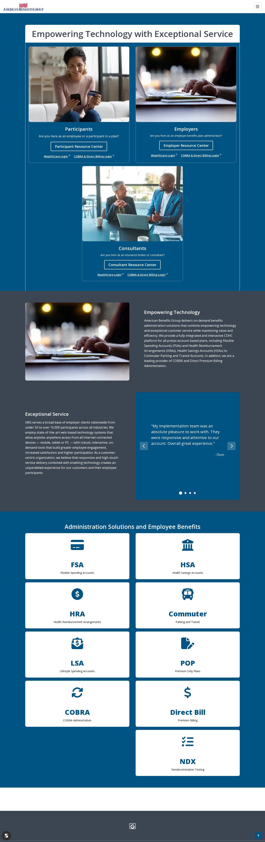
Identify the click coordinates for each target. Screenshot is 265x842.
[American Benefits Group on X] (132, 826)
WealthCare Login (56, 156)
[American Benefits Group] (23, 6)
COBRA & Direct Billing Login (93, 156)
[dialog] (6, 835)
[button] (258, 835)
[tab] (180, 493)
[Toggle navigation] (257, 6)
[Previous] (144, 446)
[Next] (231, 446)
